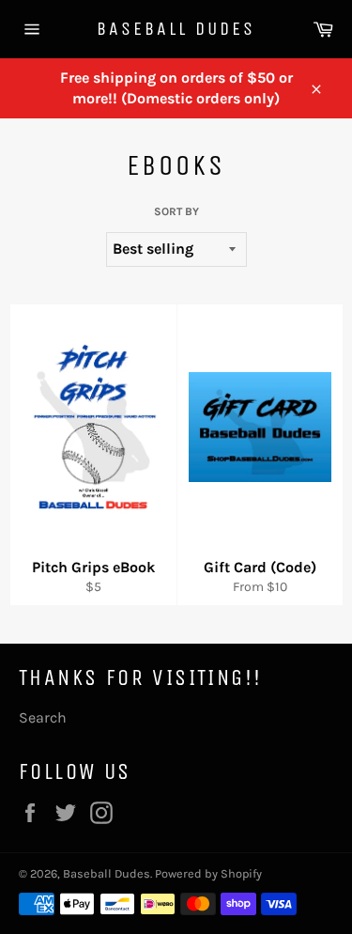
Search (43, 717)
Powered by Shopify (208, 873)
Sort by (176, 211)
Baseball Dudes (176, 28)
